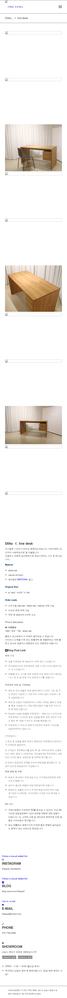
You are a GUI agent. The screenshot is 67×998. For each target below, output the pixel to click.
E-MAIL (7, 908)
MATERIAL (22, 579)
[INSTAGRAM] (3, 859)
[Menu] (60, 7)
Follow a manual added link (14, 856)
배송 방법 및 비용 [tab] (13, 771)
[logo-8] (28, 6)
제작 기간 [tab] (9, 655)
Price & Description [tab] (14, 622)
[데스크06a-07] (33, 492)
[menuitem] (60, 7)
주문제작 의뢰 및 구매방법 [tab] (17, 684)
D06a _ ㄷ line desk (16, 18)
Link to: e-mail (8, 901)
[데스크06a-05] (33, 334)
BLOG (6, 885)
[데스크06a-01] (33, 33)
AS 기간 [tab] (9, 803)
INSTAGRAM (11, 863)
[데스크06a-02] (33, 219)
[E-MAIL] (3, 904)
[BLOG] (3, 882)
